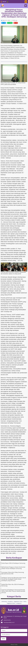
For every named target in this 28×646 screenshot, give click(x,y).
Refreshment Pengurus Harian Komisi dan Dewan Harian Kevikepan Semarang (13, 567)
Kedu (25, 601)
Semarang (4, 601)
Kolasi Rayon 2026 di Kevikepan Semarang (13, 563)
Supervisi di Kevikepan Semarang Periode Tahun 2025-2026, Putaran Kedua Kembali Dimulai (13, 591)
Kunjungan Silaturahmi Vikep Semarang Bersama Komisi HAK (13, 573)
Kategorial (18, 603)
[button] (26, 1)
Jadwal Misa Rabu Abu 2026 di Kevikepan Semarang (13, 585)
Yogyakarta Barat (11, 603)
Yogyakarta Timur (18, 601)
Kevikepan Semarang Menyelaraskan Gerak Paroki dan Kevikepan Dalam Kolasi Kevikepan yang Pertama (14, 579)
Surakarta (10, 601)
